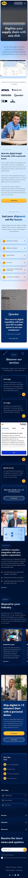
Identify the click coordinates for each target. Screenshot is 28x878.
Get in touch (14, 739)
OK (14, 452)
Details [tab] (14, 428)
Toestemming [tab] (5, 428)
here (12, 855)
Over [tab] (23, 428)
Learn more (3, 587)
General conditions (10, 870)
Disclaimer (19, 867)
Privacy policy (19, 870)
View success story (13, 338)
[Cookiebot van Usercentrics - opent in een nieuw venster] (20, 424)
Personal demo (18, 3)
